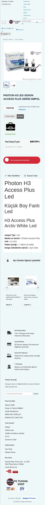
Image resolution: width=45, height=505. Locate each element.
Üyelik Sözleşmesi (11, 411)
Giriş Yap (5, 28)
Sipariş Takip (27, 9)
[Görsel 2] (13, 85)
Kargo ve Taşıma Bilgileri (14, 408)
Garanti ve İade (10, 440)
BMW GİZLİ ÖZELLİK (13, 414)
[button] (22, 61)
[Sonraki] (38, 288)
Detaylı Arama (10, 452)
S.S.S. (7, 436)
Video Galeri (26, 4)
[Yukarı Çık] (1, 34)
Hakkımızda (26, 15)
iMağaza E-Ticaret (29, 498)
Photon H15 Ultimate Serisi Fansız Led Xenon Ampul (31, 297)
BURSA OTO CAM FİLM (14, 417)
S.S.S (25, 18)
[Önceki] (7, 288)
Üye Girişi (8, 449)
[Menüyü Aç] (4, 22)
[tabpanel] (22, 215)
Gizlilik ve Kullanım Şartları (14, 433)
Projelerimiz (26, 1)
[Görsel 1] (6, 85)
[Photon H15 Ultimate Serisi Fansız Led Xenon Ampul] (31, 281)
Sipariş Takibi (10, 405)
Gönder (36, 394)
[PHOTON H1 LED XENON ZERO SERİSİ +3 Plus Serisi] (13, 281)
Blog (24, 7)
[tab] (12, 176)
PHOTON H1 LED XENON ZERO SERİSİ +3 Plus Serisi (13, 297)
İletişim (25, 12)
